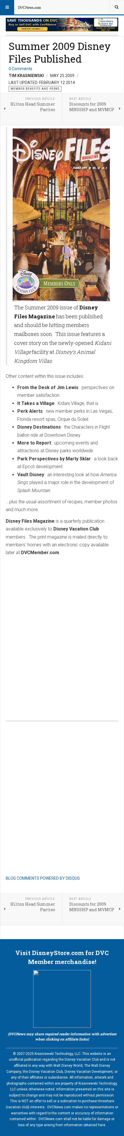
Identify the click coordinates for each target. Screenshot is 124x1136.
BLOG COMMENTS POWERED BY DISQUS (43, 878)
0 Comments (20, 68)
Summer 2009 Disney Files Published (60, 52)
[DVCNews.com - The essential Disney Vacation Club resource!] (29, 7)
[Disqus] (62, 632)
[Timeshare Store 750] (62, 24)
